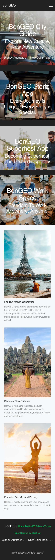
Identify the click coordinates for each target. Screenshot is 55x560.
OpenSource (21, 532)
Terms (47, 526)
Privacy (40, 526)
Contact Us (34, 532)
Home (21, 526)
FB (33, 526)
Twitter (28, 526)
